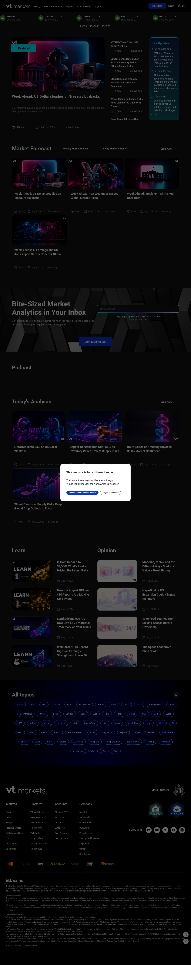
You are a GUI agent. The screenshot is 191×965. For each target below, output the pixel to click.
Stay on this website (110, 493)
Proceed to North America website (82, 493)
